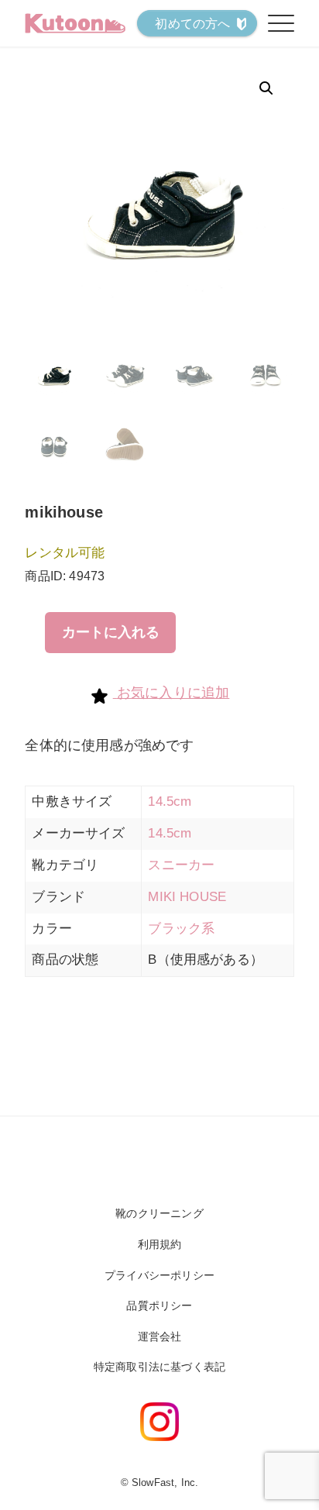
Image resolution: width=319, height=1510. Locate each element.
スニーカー (181, 865)
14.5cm (169, 801)
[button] (266, 88)
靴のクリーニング (159, 1213)
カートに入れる (111, 632)
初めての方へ (192, 23)
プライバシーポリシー (159, 1275)
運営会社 (160, 1336)
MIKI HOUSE (187, 896)
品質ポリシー (159, 1305)
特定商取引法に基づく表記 (159, 1366)
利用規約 (160, 1244)
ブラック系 (181, 928)
